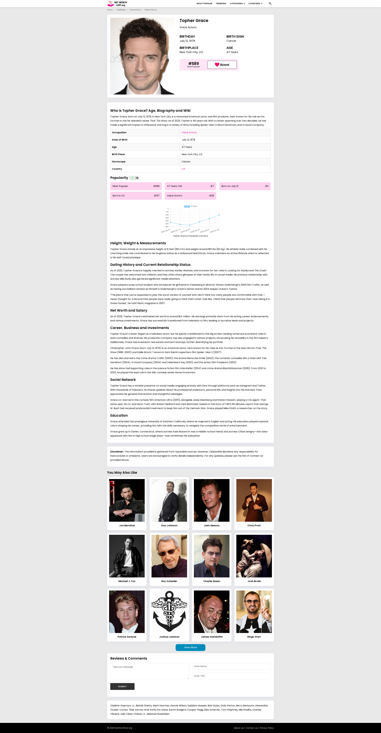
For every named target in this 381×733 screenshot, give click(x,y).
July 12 (184, 41)
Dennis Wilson (178, 705)
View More (190, 647)
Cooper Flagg (195, 709)
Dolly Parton (228, 705)
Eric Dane (162, 709)
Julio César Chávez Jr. (133, 714)
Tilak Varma (136, 709)
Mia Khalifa (245, 709)
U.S (183, 169)
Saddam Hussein (197, 705)
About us (238, 727)
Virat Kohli (150, 709)
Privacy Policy (267, 727)
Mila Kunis (125, 279)
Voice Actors (135, 9)
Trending (221, 3)
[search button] (270, 3)
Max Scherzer (212, 709)
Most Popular (204, 3)
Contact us (251, 727)
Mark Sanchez (161, 705)
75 (136, 178)
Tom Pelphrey (229, 709)
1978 (192, 41)
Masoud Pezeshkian (158, 714)
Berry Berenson (245, 705)
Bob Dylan (214, 705)
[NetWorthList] (117, 3)
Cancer (231, 41)
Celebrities (121, 9)
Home (110, 9)
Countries (254, 3)
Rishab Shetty (144, 705)
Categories (236, 3)
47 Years (232, 52)
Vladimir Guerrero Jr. (122, 705)
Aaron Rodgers (177, 709)
